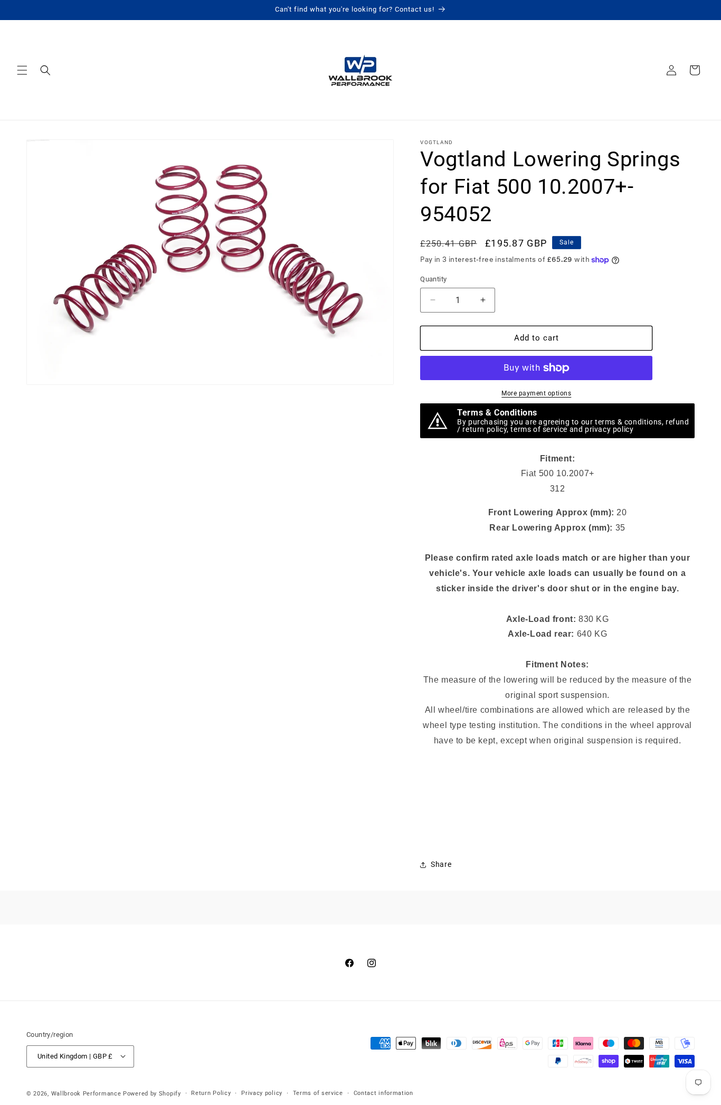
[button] (22, 70)
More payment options (536, 393)
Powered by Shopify (152, 1093)
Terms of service (318, 1092)
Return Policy (211, 1092)
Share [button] (441, 864)
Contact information (383, 1092)
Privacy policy (261, 1092)
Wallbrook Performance (86, 1093)
